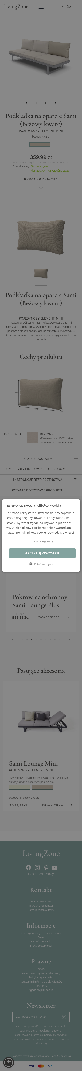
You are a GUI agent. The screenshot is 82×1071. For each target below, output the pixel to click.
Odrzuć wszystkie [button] (42, 541)
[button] (41, 563)
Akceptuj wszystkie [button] (42, 553)
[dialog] (41, 535)
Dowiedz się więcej (61, 532)
